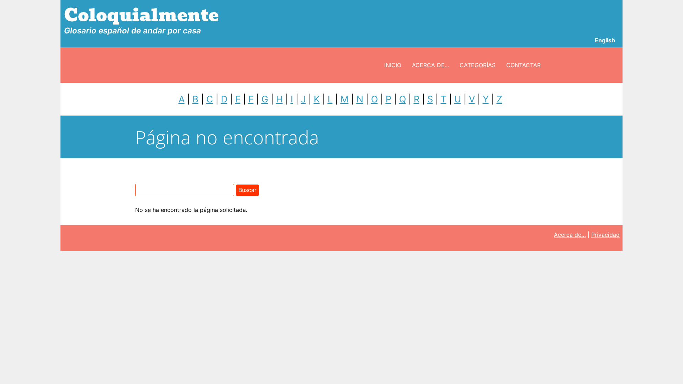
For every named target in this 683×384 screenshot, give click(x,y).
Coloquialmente (141, 15)
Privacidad (605, 234)
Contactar (523, 65)
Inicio (392, 65)
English (605, 40)
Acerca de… (570, 234)
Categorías (478, 65)
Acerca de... (430, 65)
